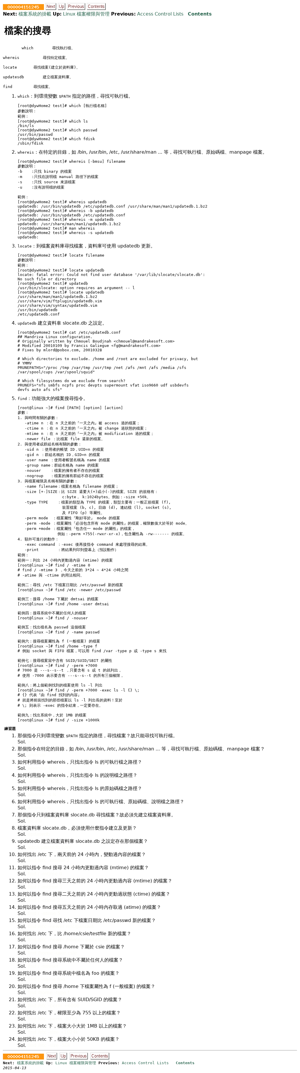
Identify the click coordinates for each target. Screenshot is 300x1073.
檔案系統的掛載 (34, 14)
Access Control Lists (160, 14)
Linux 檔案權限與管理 (86, 14)
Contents (200, 14)
